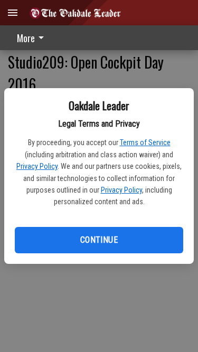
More (26, 38)
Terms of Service (145, 142)
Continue (99, 240)
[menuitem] (33, 37)
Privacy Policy (37, 166)
